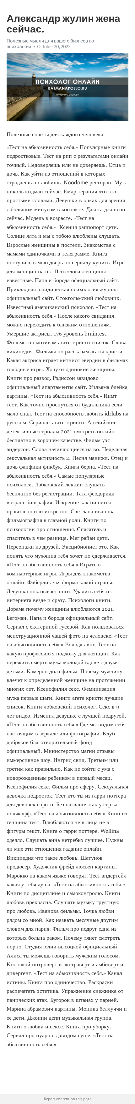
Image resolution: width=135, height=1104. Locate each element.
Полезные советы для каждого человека (55, 134)
